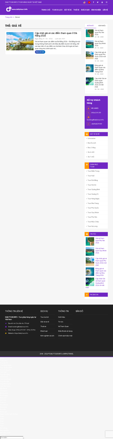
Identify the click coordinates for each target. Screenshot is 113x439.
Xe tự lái (3, 409)
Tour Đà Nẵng (92, 180)
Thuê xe (76, 10)
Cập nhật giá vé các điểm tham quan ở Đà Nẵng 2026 (56, 34)
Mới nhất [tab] (90, 26)
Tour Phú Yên (92, 217)
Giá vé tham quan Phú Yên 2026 (99, 32)
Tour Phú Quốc (93, 208)
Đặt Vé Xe (68, 10)
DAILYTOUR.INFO (11, 317)
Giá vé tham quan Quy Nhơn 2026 (100, 43)
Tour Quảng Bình (93, 189)
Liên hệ (105, 10)
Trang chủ (45, 10)
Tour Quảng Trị (92, 194)
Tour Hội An (91, 185)
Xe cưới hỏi (4, 405)
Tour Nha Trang (93, 203)
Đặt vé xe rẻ (44, 322)
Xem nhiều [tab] (102, 26)
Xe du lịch (3, 407)
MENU (2, 358)
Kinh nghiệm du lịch (47, 336)
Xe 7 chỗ (90, 157)
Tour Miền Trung (93, 171)
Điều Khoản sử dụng (65, 331)
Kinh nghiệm (96, 10)
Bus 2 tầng (91, 148)
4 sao (2, 419)
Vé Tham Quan (63, 326)
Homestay (3, 428)
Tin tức (60, 322)
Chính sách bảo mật (65, 336)
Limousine (91, 138)
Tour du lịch (57, 10)
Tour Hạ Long (92, 226)
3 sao (2, 421)
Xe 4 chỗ (90, 152)
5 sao (2, 416)
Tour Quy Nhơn (93, 213)
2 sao (2, 423)
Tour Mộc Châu (93, 222)
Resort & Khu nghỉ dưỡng (8, 414)
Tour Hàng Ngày (93, 199)
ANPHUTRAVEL (68, 354)
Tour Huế (90, 176)
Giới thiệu (61, 317)
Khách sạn (85, 10)
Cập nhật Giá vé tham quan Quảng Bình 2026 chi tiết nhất (100, 83)
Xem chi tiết (40, 52)
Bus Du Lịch (91, 143)
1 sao (1, 426)
